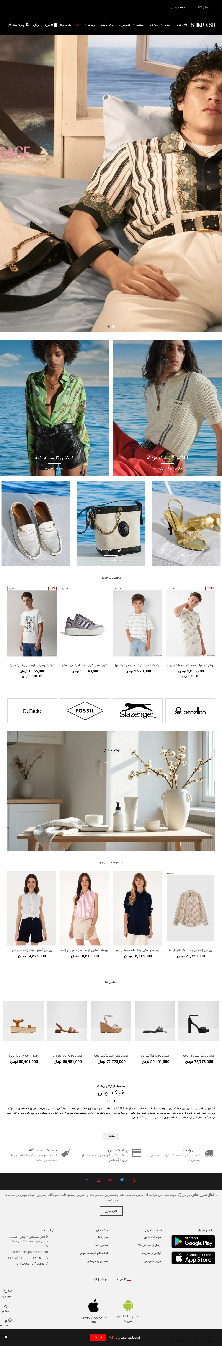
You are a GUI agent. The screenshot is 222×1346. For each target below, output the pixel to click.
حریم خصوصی (153, 1261)
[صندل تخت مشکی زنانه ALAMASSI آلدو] (155, 1021)
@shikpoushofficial (30, 1263)
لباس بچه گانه (32, 1113)
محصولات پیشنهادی (111, 862)
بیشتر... (111, 1136)
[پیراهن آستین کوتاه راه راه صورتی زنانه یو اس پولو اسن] (84, 908)
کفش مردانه (192, 1118)
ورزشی (139, 25)
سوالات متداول (152, 1237)
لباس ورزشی (18, 1113)
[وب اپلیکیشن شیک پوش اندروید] (128, 1305)
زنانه (178, 25)
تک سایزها (65, 25)
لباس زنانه (59, 1113)
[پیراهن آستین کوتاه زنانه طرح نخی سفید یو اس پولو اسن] (31, 908)
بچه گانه (153, 25)
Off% (78, 25)
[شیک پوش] (203, 25)
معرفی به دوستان (97, 1261)
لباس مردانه (46, 1113)
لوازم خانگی (107, 25)
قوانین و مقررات (152, 1253)
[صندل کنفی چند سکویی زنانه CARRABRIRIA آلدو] (111, 1021)
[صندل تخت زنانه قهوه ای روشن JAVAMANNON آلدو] (67, 1021)
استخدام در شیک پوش (94, 1253)
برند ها (91, 25)
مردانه (167, 25)
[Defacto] (32, 710)
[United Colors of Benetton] (190, 710)
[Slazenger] (138, 710)
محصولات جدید (111, 578)
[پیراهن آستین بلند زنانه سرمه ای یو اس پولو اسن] (137, 908)
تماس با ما (101, 1245)
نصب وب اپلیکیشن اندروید (128, 1319)
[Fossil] (85, 710)
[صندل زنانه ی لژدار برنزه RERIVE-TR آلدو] (23, 1021)
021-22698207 (33, 1258)
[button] (113, 326)
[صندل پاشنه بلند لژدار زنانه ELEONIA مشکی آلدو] (198, 1021)
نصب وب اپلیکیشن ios (94, 1319)
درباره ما (103, 1237)
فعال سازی (111, 1211)
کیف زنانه (203, 1118)
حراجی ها (111, 982)
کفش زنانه (181, 1118)
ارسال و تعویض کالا (150, 1245)
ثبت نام (98, 1337)
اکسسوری (124, 25)
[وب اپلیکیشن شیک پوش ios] (94, 1306)
